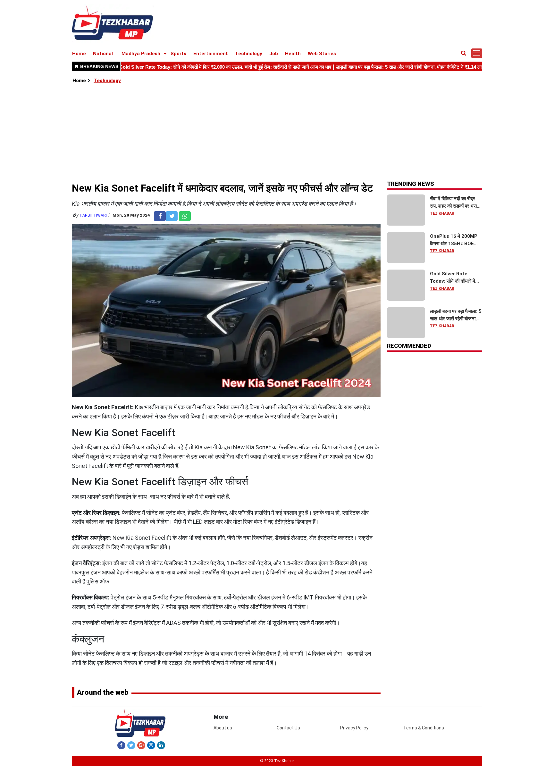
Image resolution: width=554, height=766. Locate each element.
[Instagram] (151, 745)
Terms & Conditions (423, 727)
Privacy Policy (354, 727)
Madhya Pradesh (141, 53)
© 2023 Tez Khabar (277, 761)
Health (293, 53)
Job (273, 53)
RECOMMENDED (409, 345)
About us (223, 727)
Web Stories (322, 53)
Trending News (410, 183)
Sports (178, 53)
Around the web (102, 692)
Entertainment (210, 53)
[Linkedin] (161, 745)
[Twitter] (131, 745)
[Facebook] (121, 745)
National (103, 53)
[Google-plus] (141, 745)
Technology (248, 53)
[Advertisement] (277, 132)
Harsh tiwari (93, 215)
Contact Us (288, 727)
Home (79, 53)
